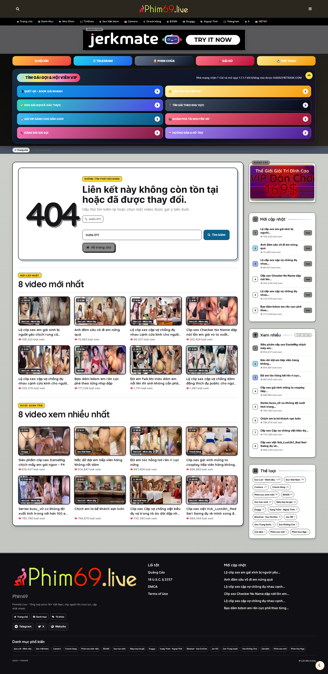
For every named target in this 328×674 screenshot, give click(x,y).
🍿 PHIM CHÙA (164, 61)
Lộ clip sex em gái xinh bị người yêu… (252, 572)
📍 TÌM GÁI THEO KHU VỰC (186, 105)
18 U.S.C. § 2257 (160, 579)
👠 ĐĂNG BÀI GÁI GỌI (34, 132)
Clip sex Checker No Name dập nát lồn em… (256, 594)
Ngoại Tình (211, 21)
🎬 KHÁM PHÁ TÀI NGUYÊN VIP (189, 119)
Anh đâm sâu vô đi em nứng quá (248, 579)
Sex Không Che (288, 524)
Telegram (233, 21)
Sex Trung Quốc (264, 524)
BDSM (173, 21)
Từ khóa (60, 616)
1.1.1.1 (242, 77)
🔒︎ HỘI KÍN (41, 61)
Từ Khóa (89, 21)
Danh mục (41, 616)
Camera (133, 21)
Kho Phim (68, 21)
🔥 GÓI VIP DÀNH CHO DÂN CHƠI (41, 119)
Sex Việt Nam (110, 21)
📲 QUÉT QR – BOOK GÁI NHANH (41, 91)
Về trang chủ (101, 247)
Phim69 (20, 596)
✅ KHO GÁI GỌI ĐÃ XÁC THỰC (40, 105)
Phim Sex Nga (300, 531)
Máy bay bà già (286, 502)
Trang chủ (26, 21)
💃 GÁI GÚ (225, 61)
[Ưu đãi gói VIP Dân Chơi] (282, 182)
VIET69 (263, 21)
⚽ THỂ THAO (286, 61)
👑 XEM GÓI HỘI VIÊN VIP (184, 91)
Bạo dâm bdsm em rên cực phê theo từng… (256, 608)
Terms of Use (158, 594)
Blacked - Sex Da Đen (267, 517)
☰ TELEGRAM (103, 61)
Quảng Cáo (156, 572)
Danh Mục (47, 21)
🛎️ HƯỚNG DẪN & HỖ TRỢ (185, 132)
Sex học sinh (262, 502)
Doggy (190, 21)
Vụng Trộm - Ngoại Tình (284, 509)
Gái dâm (259, 531)
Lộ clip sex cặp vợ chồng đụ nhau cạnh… (254, 586)
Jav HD (290, 517)
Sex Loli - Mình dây (267, 479)
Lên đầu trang (308, 660)
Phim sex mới (278, 531)
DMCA (153, 586)
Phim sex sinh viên (266, 494)
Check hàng (153, 21)
